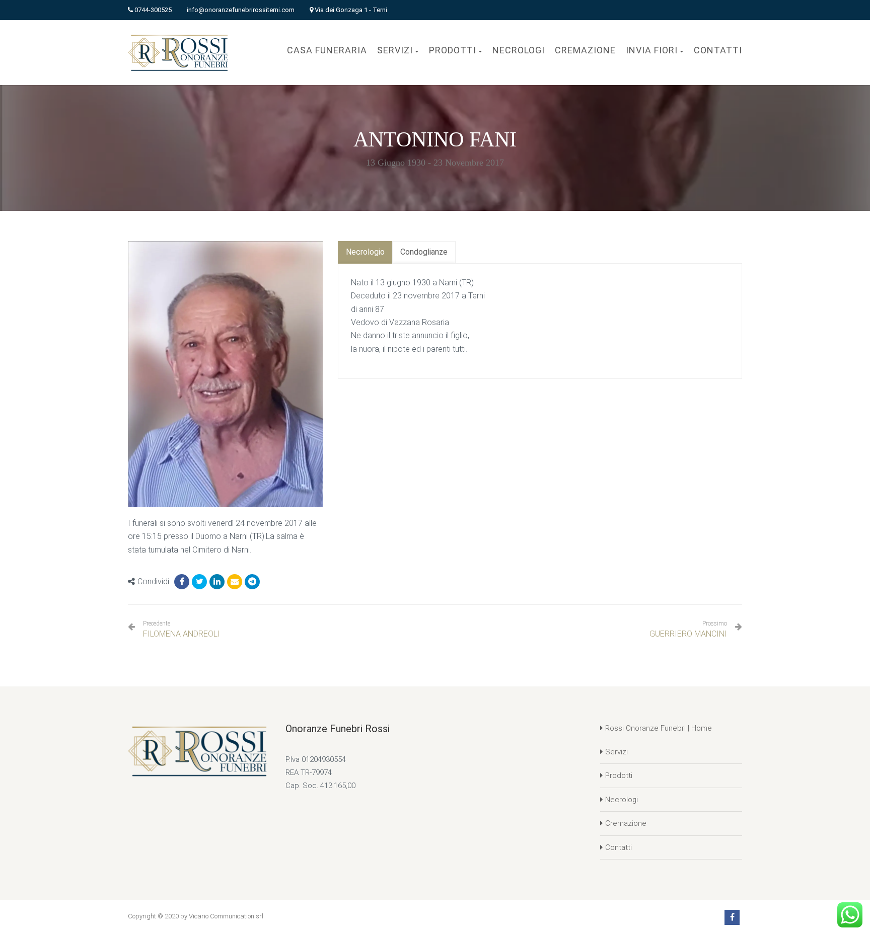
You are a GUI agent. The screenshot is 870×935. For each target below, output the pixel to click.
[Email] (234, 581)
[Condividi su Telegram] (252, 581)
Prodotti (618, 775)
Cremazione (625, 823)
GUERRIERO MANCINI (688, 634)
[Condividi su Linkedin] (217, 581)
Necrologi (621, 799)
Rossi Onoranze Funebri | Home (658, 728)
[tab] (365, 252)
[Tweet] (199, 581)
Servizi (616, 751)
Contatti (618, 847)
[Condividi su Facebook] (181, 581)
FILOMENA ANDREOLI (181, 629)
